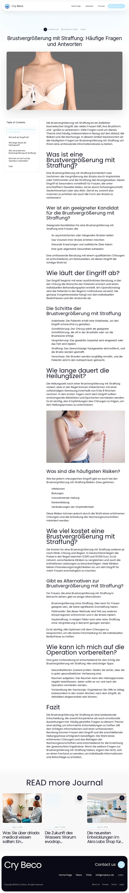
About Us (96, 884)
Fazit (11, 166)
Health (83, 29)
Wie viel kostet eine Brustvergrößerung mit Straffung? (22, 152)
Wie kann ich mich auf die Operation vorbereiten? (19, 159)
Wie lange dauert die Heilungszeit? (17, 144)
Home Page (65, 874)
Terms (114, 884)
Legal (121, 884)
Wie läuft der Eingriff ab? (19, 137)
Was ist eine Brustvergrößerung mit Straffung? (22, 130)
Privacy (105, 884)
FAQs (89, 874)
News (79, 874)
